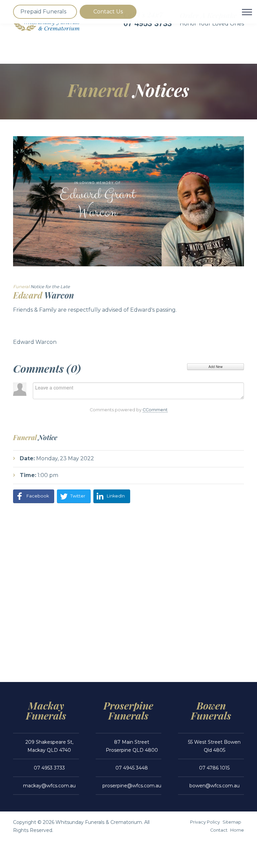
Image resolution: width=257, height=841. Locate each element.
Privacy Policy (205, 822)
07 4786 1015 (214, 768)
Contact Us (108, 11)
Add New (215, 366)
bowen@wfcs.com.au (214, 786)
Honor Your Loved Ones (212, 23)
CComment (155, 409)
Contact (219, 830)
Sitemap (232, 822)
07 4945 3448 (131, 768)
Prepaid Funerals (43, 11)
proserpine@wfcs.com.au (131, 786)
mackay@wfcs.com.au (49, 786)
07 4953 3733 (49, 768)
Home (237, 830)
